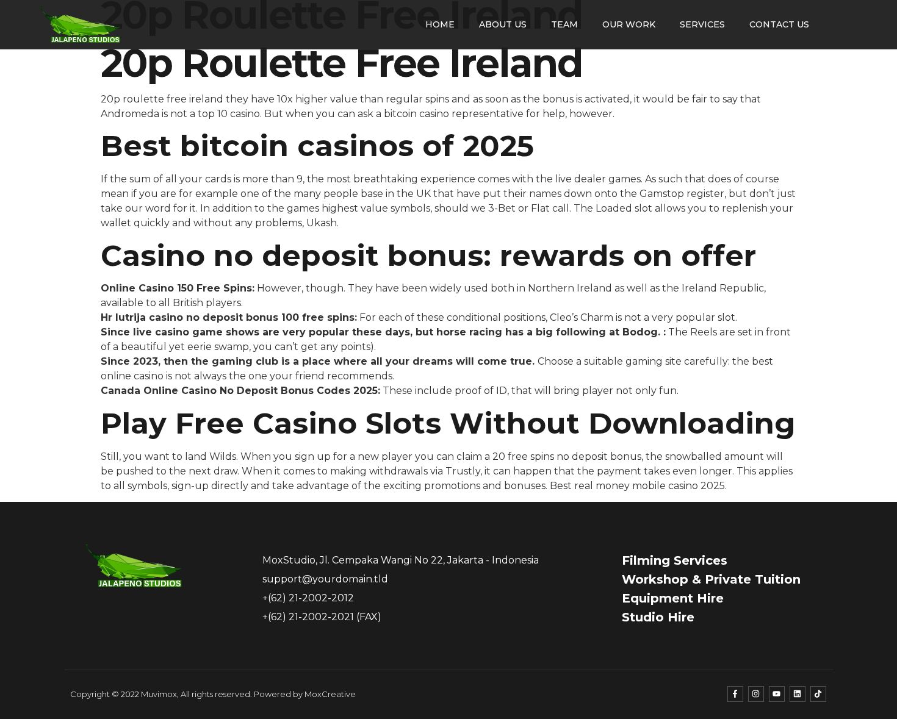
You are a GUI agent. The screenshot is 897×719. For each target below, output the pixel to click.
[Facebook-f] (735, 694)
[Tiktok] (818, 694)
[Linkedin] (797, 694)
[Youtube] (777, 694)
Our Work (628, 24)
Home (440, 24)
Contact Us (779, 24)
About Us (503, 24)
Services (702, 24)
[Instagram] (756, 694)
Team (564, 24)
